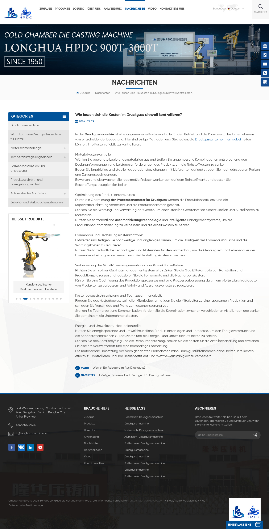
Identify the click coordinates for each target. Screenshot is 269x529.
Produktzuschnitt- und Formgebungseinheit (27, 182)
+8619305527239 (26, 425)
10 (53, 299)
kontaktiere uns (172, 8)
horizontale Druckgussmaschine (144, 430)
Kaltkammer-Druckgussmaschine (144, 443)
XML (202, 500)
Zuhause (46, 8)
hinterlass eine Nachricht (239, 526)
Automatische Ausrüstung (29, 193)
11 (57, 299)
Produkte (62, 8)
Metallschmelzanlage (26, 148)
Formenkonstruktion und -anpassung (29, 168)
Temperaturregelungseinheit (31, 157)
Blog (170, 500)
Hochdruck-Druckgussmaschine (144, 417)
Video (152, 8)
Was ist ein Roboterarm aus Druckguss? (119, 367)
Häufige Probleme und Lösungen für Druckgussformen (135, 375)
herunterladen (93, 450)
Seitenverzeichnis (186, 500)
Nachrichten (135, 8)
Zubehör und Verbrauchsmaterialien (37, 202)
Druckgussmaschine (25, 125)
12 (61, 299)
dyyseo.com (156, 500)
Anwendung (113, 8)
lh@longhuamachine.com (32, 433)
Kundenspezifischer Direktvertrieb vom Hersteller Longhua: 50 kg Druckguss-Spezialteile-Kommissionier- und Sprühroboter (38, 287)
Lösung (78, 8)
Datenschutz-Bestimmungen (26, 505)
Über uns (94, 8)
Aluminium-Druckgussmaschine (143, 437)
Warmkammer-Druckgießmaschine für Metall (36, 137)
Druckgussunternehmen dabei (218, 139)
